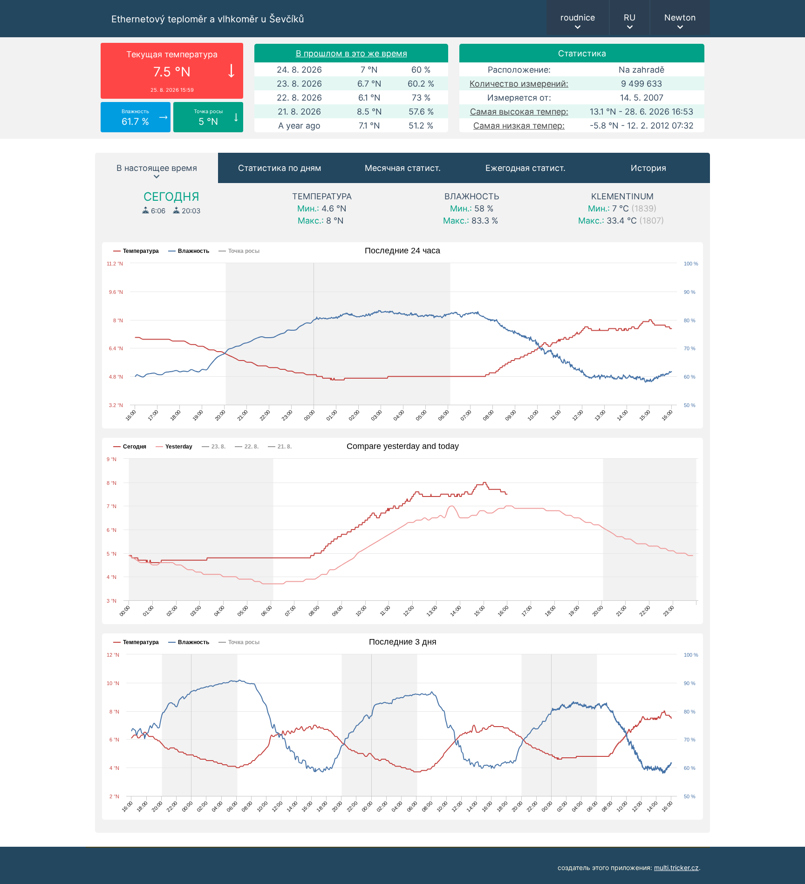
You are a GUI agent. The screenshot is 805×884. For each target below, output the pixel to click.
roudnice (577, 17)
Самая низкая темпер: (519, 125)
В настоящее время (156, 168)
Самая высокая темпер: (519, 111)
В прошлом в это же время (351, 53)
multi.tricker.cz (676, 867)
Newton (680, 17)
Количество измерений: (519, 83)
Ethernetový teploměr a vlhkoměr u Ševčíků (207, 19)
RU (629, 17)
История (648, 168)
